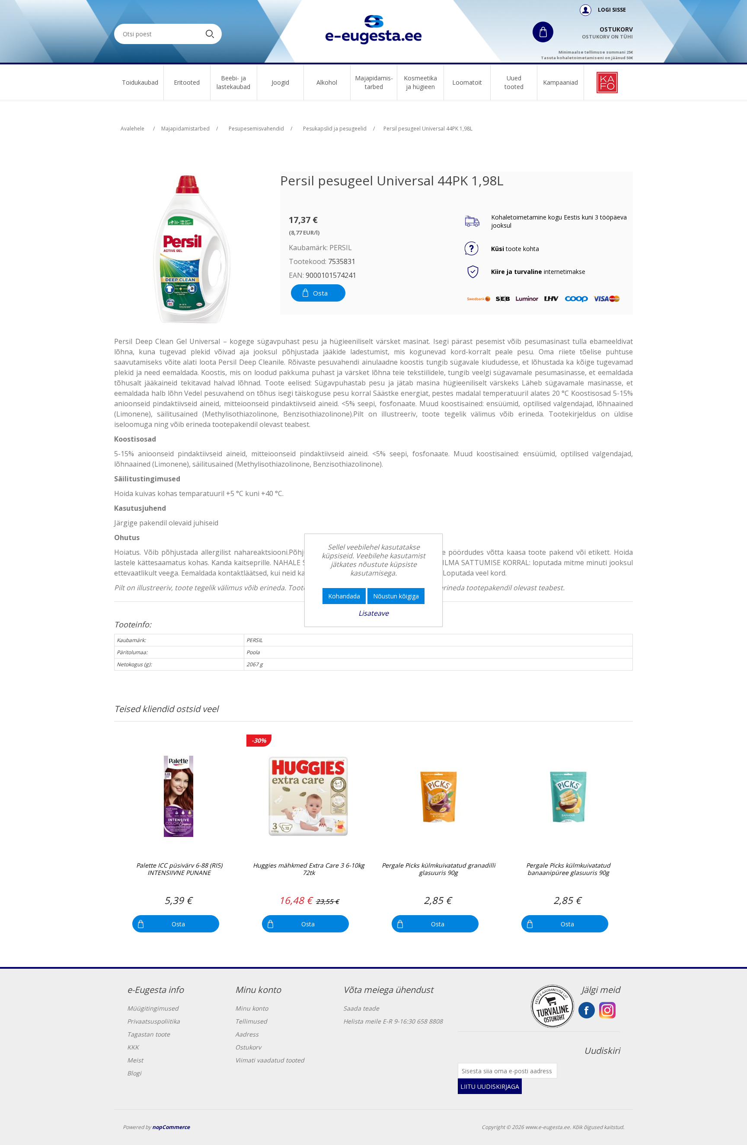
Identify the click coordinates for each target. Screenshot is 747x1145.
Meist (135, 1060)
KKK (133, 1047)
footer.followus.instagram (607, 1010)
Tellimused (251, 1021)
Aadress (247, 1034)
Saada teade (361, 1008)
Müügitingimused (153, 1008)
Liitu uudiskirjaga (489, 1086)
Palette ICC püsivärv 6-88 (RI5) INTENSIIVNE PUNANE (179, 869)
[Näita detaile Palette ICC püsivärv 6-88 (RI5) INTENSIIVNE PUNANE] (178, 796)
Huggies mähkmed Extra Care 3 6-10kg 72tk (308, 869)
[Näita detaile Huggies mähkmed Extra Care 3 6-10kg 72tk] (308, 796)
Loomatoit (467, 82)
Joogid (280, 82)
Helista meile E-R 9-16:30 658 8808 (393, 1021)
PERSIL (340, 247)
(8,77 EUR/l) (304, 232)
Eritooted (187, 82)
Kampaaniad (560, 82)
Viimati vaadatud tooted (269, 1060)
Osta (320, 293)
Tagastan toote (148, 1034)
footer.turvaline (552, 1006)
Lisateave (373, 613)
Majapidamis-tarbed (374, 82)
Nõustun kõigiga (396, 596)
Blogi (134, 1073)
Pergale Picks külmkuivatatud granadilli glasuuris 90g (438, 869)
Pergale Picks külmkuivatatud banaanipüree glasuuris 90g (568, 869)
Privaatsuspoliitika (153, 1021)
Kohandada (344, 596)
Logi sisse (611, 9)
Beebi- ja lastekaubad (233, 82)
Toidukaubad (140, 82)
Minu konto (251, 1008)
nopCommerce (171, 1127)
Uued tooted (514, 82)
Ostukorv (248, 1047)
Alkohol (326, 82)
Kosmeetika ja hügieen (420, 82)
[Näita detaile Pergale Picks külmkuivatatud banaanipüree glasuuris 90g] (567, 796)
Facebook (586, 1010)
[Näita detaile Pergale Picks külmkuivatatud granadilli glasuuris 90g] (437, 796)
